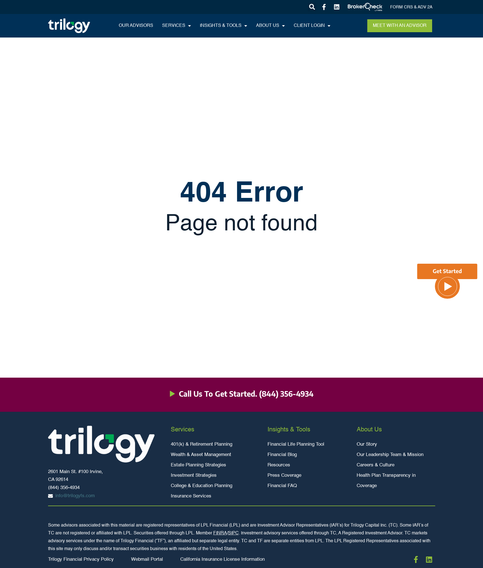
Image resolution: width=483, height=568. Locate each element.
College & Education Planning (201, 485)
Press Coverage (284, 475)
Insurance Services (191, 496)
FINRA (220, 533)
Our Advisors (136, 26)
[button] (312, 7)
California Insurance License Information (222, 559)
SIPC (233, 533)
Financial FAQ (282, 485)
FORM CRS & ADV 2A (411, 7)
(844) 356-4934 (286, 393)
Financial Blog (282, 454)
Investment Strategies (194, 475)
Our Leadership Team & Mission (390, 454)
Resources (278, 465)
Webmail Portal (147, 559)
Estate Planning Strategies (198, 465)
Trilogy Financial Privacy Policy (81, 559)
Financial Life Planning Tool (295, 444)
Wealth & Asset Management (201, 454)
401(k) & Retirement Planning (201, 444)
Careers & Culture (375, 465)
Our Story (367, 444)
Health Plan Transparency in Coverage (386, 480)
